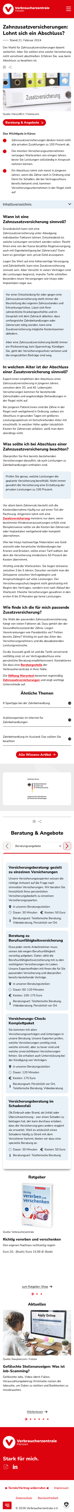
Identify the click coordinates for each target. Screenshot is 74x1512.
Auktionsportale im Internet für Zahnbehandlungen (23, 720)
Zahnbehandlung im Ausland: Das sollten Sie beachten (32, 739)
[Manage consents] (66, 1504)
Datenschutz (24, 1498)
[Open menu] (7, 1505)
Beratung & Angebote (22, 122)
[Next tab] (67, 846)
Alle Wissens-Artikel (34, 754)
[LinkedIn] (15, 1466)
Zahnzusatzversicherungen (21, 680)
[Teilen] (10, 67)
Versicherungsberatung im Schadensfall (31, 1103)
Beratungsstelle (31, 665)
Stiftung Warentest (21, 676)
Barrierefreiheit (48, 1498)
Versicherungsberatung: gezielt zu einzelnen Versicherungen (35, 869)
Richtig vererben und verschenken (32, 1239)
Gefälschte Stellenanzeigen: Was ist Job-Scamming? (34, 1368)
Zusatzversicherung (16, 518)
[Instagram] (5, 1466)
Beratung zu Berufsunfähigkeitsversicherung (36, 938)
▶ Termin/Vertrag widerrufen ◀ (26, 1488)
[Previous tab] (7, 846)
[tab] (32, 1294)
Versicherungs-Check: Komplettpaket (27, 1021)
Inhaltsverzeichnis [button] (17, 204)
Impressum (61, 1488)
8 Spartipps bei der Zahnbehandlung (26, 703)
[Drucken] (4, 67)
